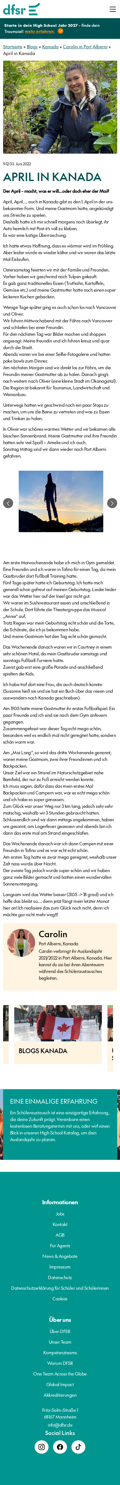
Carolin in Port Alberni (85, 46)
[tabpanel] (61, 503)
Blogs (32, 46)
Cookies (60, 1298)
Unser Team (60, 1342)
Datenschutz (60, 1277)
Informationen (60, 1202)
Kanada (50, 46)
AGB (60, 1235)
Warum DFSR (60, 1363)
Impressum (60, 1266)
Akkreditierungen (60, 1395)
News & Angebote (60, 1256)
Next (117, 1041)
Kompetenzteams (60, 1352)
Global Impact (60, 1384)
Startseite (12, 46)
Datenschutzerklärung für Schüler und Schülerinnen (60, 1288)
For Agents (60, 1245)
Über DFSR (60, 1331)
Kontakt (60, 1224)
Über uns (60, 1320)
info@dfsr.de (60, 1425)
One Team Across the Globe (60, 1373)
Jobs (60, 1213)
